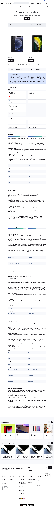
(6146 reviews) (40, 69)
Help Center (12, 477)
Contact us (12, 476)
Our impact (3, 479)
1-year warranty (21, 477)
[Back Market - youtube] (7, 487)
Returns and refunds (13, 480)
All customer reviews (31, 479)
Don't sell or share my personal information (39, 482)
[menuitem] (14, 6)
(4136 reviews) (20, 69)
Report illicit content (40, 486)
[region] (27, 432)
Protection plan (21, 479)
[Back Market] (6, 3)
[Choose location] (45, 1)
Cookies (38, 480)
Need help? (39, 3)
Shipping (11, 479)
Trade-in (20, 480)
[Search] (14, 3)
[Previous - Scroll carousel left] (49, 422)
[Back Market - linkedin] (2, 489)
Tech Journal (30, 476)
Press (3, 477)
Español (52, 0)
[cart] (52, 3)
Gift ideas (29, 480)
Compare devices (31, 477)
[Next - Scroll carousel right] (52, 422)
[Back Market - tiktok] (5, 487)
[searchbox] (22, 3)
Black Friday (30, 482)
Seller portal (21, 489)
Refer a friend (21, 476)
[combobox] (17, 31)
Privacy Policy (39, 485)
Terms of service (39, 476)
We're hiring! (4, 483)
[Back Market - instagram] (2, 487)
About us (3, 476)
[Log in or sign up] (49, 3)
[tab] (12, 64)
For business (45, 3)
